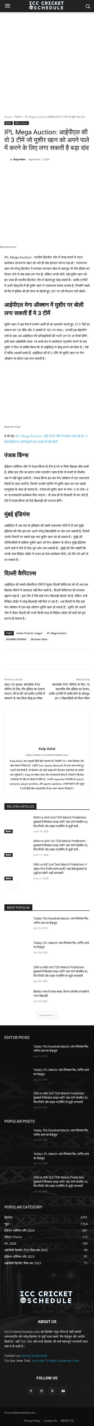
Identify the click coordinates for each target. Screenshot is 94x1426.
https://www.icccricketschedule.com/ (47, 754)
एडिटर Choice (21, 123)
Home (8, 117)
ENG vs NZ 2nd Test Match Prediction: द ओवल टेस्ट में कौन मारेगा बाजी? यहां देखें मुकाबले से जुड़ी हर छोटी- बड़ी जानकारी (60, 869)
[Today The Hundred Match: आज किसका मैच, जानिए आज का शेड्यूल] (17, 925)
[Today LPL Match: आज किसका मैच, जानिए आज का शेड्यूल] (17, 950)
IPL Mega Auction (56, 633)
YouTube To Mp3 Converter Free (55, 1360)
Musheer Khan (39, 639)
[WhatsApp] (52, 170)
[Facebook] (22, 170)
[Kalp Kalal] (7, 159)
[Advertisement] (47, 61)
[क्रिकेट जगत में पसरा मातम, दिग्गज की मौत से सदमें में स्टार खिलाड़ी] (17, 998)
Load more (45, 1015)
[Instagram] (41, 1391)
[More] (63, 170)
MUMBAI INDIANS (16, 639)
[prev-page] (7, 887)
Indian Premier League (29, 633)
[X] (32, 170)
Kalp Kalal (19, 159)
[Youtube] (63, 1391)
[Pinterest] (42, 170)
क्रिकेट (18, 117)
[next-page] (14, 887)
